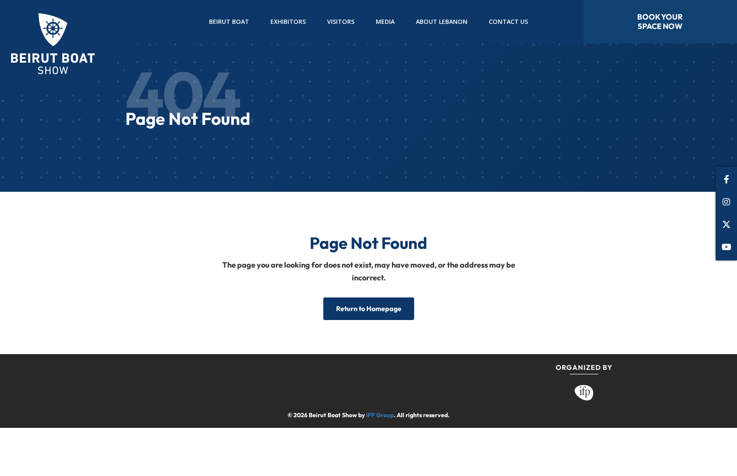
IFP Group (380, 415)
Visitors (340, 21)
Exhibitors (288, 21)
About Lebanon (441, 21)
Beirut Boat (229, 21)
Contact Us (508, 21)
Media (385, 21)
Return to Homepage (368, 308)
